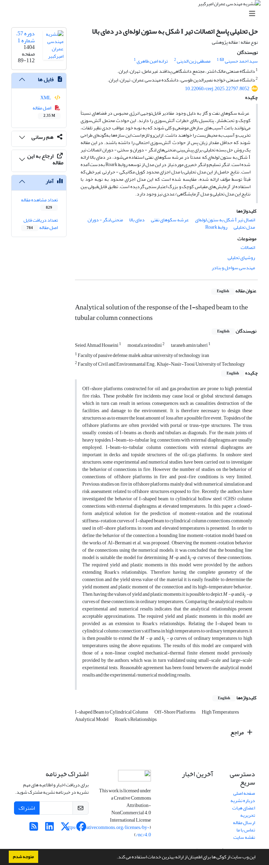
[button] (115, 858)
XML (46, 97)
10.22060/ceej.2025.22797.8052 (217, 88)
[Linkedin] (49, 828)
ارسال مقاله (244, 822)
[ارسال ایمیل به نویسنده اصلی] (222, 59)
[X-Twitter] (65, 828)
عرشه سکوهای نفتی (170, 219)
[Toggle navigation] (137, 14)
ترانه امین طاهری (152, 61)
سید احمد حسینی (241, 61)
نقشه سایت (244, 837)
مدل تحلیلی (244, 227)
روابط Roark (216, 227)
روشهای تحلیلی (241, 257)
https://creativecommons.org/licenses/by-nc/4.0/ (108, 831)
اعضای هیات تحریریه (243, 811)
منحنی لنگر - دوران (105, 219)
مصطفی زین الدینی (194, 61)
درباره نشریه (242, 800)
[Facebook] (81, 828)
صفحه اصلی (244, 793)
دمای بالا (137, 219)
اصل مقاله (44, 111)
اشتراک (27, 808)
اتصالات (248, 247)
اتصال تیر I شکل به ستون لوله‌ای (225, 219)
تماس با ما (245, 830)
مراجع (237, 732)
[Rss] (33, 828)
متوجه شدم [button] (23, 856)
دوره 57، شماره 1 (25, 36)
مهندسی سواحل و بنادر (233, 267)
